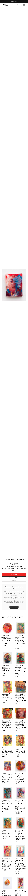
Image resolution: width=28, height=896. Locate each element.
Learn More (14, 607)
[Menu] (24, 5)
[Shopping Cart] (20, 5)
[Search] (17, 5)
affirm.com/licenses (13, 603)
